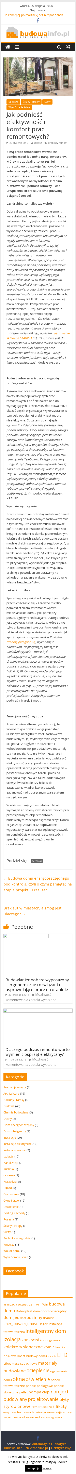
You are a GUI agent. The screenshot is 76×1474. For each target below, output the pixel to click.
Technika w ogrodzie (17, 1238)
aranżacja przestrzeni (19, 1304)
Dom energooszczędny (18, 1125)
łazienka (36, 1417)
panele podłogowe (39, 1386)
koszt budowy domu (32, 1356)
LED (62, 1355)
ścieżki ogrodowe (52, 1417)
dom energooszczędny (50, 1311)
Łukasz (38, 143)
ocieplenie (38, 1370)
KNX (24, 1340)
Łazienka (9, 1175)
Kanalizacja (10, 1163)
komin (49, 1346)
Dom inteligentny (14, 1131)
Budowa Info (13, 1448)
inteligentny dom (46, 1331)
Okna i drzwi (11, 1200)
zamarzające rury (59, 1412)
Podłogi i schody (14, 1213)
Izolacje (8, 1156)
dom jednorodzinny (22, 1317)
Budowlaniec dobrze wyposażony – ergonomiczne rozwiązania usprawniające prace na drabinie (37, 984)
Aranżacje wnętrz (14, 1087)
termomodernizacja (31, 1412)
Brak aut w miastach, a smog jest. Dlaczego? (32, 911)
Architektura (11, 1093)
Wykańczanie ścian (19, 107)
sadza (47, 1407)
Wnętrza (8, 1244)
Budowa (13, 102)
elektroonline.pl (37, 1448)
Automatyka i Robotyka (49, 1444)
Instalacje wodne (14, 1150)
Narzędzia (10, 1182)
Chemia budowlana (16, 1112)
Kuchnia (8, 1169)
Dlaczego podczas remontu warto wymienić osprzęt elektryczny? (37, 1052)
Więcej (47, 1468)
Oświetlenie (11, 1207)
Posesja (8, 1219)
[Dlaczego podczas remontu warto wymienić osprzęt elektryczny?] (38, 1011)
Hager (43, 1324)
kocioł (34, 1339)
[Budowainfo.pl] (37, 29)
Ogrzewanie (11, 1194)
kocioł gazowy (50, 1340)
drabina (52, 143)
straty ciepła (9, 1412)
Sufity (47, 102)
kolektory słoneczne (23, 1347)
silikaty (59, 1406)
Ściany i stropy (31, 102)
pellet (23, 1392)
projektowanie (43, 1399)
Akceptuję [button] (33, 1468)
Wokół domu (11, 1251)
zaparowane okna (16, 1417)
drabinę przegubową (20, 642)
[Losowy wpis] (68, 47)
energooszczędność (20, 1323)
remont (63, 143)
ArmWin (42, 1304)
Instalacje (9, 1137)
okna (19, 1379)
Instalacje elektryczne (17, 1144)
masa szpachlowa (24, 1363)
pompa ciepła (40, 1392)
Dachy (7, 1119)
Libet (7, 1363)
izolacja (12, 1339)
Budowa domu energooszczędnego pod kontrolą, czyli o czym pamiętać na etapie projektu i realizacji (37, 884)
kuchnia (52, 1356)
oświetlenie (38, 1379)
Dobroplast (24, 1311)
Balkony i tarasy (13, 1100)
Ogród (7, 1188)
